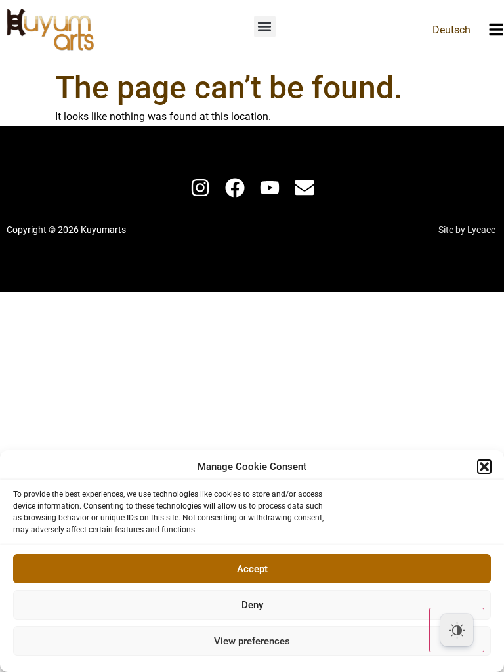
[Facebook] (235, 187)
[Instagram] (200, 187)
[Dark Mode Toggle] (456, 630)
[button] (484, 466)
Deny (252, 605)
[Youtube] (269, 187)
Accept (252, 569)
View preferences (252, 641)
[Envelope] (304, 187)
